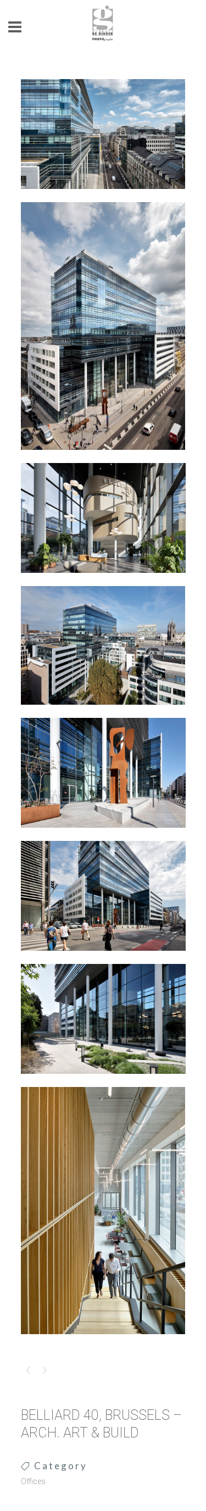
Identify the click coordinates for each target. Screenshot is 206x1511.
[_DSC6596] (103, 196)
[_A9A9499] (103, 834)
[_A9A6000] (103, 711)
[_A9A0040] (103, 457)
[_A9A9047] (103, 580)
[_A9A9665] (103, 1081)
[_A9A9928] (103, 958)
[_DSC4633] (103, 1341)
